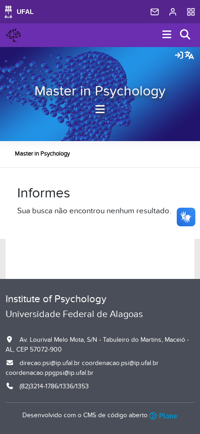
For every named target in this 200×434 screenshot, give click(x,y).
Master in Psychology (100, 91)
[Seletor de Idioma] (189, 56)
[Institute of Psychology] (13, 35)
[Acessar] (179, 56)
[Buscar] (185, 35)
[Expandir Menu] (167, 35)
